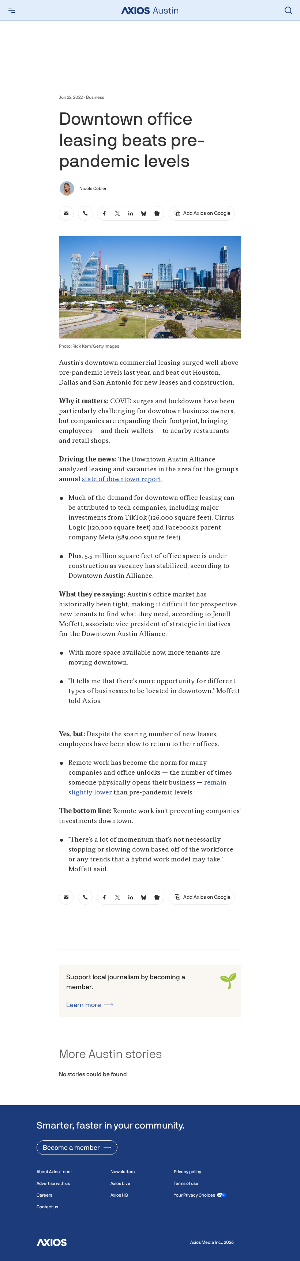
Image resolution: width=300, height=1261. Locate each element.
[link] (66, 213)
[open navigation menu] (11, 10)
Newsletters (122, 1172)
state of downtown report (121, 479)
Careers (44, 1195)
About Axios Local (54, 1172)
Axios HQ (119, 1195)
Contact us (47, 1207)
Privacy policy (187, 1172)
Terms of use (186, 1183)
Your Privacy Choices (194, 1195)
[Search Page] (288, 10)
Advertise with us (53, 1183)
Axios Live (120, 1183)
